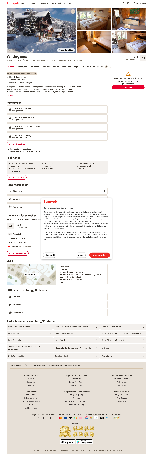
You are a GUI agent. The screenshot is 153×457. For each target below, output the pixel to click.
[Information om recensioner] (137, 59)
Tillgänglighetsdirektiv (31, 401)
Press (31, 405)
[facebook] (37, 419)
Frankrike (31, 382)
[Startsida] (13, 3)
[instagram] (43, 419)
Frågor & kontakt (122, 395)
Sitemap (119, 450)
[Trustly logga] (70, 419)
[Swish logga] (75, 419)
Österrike (31, 379)
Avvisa (80, 255)
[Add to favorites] (73, 11)
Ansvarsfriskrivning (76, 405)
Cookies (76, 398)
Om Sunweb (31, 395)
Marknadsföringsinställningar (76, 401)
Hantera (49, 255)
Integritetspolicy (76, 395)
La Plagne (122, 385)
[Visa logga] (65, 419)
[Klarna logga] (80, 419)
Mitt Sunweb (122, 398)
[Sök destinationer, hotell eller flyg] (123, 3)
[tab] (11, 66)
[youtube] (49, 419)
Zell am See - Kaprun (76, 382)
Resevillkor (122, 401)
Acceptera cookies (99, 255)
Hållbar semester (31, 398)
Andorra (31, 385)
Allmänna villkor (63, 450)
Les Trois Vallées (76, 385)
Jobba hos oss (31, 408)
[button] (41, 30)
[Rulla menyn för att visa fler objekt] (106, 66)
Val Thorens (122, 382)
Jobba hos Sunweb (48, 450)
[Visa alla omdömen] (136, 58)
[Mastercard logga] (60, 419)
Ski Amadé (76, 379)
